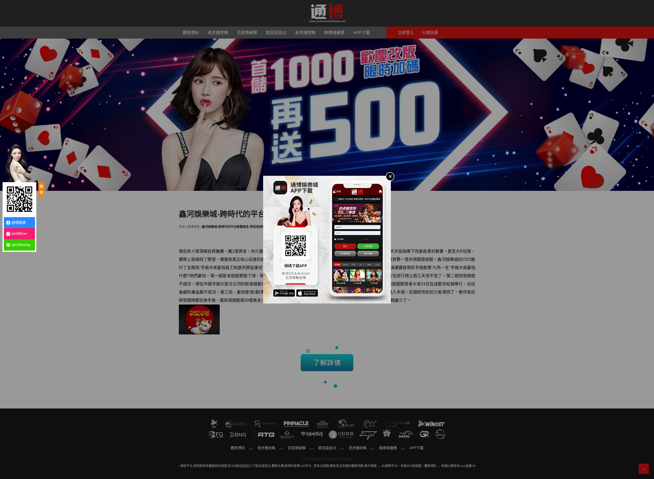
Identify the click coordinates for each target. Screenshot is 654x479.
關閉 (41, 189)
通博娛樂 (18, 222)
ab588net (19, 233)
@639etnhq (20, 245)
